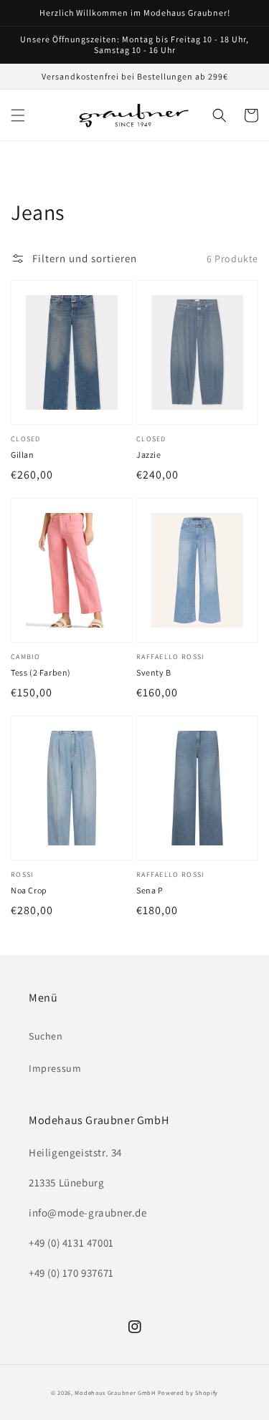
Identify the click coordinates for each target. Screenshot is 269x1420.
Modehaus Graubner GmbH (115, 1392)
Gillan (22, 454)
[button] (18, 115)
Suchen (46, 1036)
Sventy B (153, 672)
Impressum (55, 1068)
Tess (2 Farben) (41, 672)
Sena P (150, 890)
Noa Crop (29, 890)
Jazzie (148, 454)
